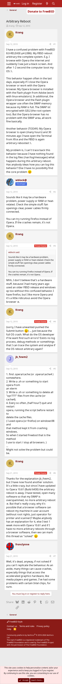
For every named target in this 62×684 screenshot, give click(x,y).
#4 (54, 321)
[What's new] (47, 3)
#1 (54, 44)
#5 (54, 368)
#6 (54, 473)
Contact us (12, 626)
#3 (54, 246)
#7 (54, 556)
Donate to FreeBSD (41, 11)
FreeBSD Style (15, 621)
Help (9, 629)
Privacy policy (43, 626)
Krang (11, 25)
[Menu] (9, 3)
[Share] (50, 44)
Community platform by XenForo (30, 636)
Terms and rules (26, 626)
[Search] (53, 3)
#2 (54, 191)
